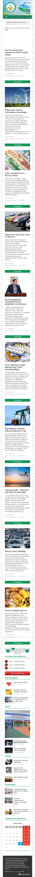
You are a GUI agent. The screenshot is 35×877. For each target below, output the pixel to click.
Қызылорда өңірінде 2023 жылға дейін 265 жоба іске (21, 811)
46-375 (11, 661)
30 (15, 651)
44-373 (11, 668)
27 (28, 649)
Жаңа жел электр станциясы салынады (16, 111)
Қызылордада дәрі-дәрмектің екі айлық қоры (21, 791)
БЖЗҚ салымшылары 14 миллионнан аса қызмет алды (21, 699)
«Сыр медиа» (17, 871)
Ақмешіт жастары (17, 8)
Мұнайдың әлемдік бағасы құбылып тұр (15, 429)
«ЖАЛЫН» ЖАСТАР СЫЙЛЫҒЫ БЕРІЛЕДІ (20, 691)
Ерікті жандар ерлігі (20, 682)
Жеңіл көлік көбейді (15, 551)
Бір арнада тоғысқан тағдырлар (21, 761)
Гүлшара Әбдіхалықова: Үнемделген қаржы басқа (20, 801)
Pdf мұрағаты (19, 673)
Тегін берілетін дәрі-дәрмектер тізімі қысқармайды (15, 367)
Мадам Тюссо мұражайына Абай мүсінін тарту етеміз (21, 769)
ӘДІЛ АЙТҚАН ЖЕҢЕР (21, 777)
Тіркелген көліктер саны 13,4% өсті (17, 235)
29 (12, 651)
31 (19, 651)
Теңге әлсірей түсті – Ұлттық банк (15, 174)
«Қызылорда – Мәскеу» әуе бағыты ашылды (17, 491)
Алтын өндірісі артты (16, 610)
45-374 (11, 665)
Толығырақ (17, 82)
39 (16, 653)
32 (23, 651)
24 (16, 649)
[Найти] (28, 18)
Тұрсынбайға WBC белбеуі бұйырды (20, 749)
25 (20, 649)
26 (24, 649)
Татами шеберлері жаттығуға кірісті (20, 742)
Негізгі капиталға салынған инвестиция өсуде (16, 52)
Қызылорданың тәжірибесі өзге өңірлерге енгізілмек (16, 301)
